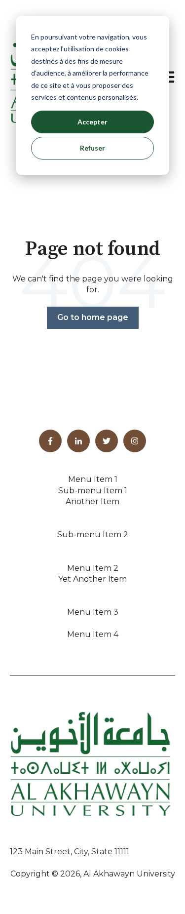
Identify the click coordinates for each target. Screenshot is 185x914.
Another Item (92, 501)
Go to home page (92, 317)
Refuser (92, 148)
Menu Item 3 (92, 612)
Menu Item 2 (92, 568)
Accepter (92, 122)
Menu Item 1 (92, 479)
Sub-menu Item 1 (92, 490)
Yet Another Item (92, 579)
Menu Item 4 (92, 634)
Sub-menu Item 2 (92, 534)
